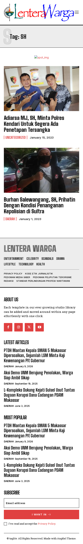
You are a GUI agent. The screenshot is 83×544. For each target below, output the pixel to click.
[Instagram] (18, 327)
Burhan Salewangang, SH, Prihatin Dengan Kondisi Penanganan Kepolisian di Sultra (39, 205)
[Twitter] (29, 327)
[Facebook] (8, 327)
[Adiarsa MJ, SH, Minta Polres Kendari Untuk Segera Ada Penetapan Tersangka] (41, 88)
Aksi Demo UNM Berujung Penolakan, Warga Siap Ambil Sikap (38, 375)
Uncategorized (15, 137)
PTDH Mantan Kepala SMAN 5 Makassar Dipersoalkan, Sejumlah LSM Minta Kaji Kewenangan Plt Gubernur (35, 355)
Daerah (10, 219)
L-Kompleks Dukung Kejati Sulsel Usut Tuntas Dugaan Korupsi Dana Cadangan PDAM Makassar (39, 395)
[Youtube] (39, 327)
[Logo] (39, 12)
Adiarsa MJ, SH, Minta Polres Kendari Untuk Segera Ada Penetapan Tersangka (34, 124)
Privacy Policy (46, 523)
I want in (39, 514)
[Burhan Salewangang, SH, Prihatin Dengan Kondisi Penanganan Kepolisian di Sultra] (41, 170)
